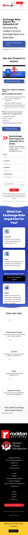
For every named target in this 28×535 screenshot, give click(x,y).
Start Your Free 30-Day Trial (13, 44)
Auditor (14, 371)
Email (5, 154)
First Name (7, 161)
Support (13, 3)
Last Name (6, 167)
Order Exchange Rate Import (14, 278)
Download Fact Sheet (13, 81)
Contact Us (19, 3)
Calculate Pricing (11, 129)
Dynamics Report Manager (14, 332)
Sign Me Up (13, 531)
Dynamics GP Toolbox (14, 390)
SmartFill (14, 351)
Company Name (8, 174)
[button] (25, 413)
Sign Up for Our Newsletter (13, 505)
